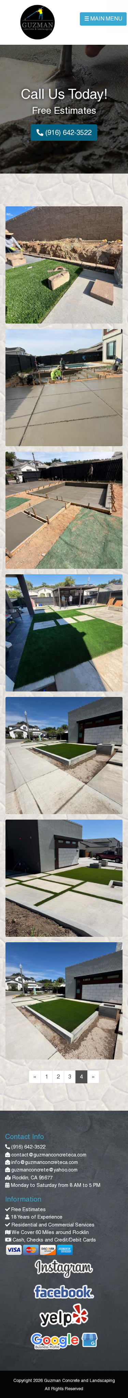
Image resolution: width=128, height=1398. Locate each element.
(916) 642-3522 (67, 132)
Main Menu (103, 18)
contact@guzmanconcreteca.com (48, 1154)
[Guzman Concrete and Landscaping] (37, 21)
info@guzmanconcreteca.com (44, 1162)
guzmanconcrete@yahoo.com (44, 1170)
